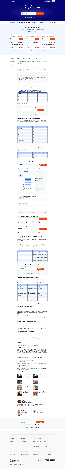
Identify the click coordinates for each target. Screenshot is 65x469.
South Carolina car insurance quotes (48, 449)
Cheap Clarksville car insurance (24, 451)
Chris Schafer (23, 410)
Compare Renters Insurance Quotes (36, 443)
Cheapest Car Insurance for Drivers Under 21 (43, 380)
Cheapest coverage (12, 61)
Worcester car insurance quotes (24, 449)
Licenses (45, 441)
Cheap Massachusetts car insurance (48, 451)
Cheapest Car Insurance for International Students (27, 386)
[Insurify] (13, 1)
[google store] (52, 460)
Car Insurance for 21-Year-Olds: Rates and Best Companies (27, 380)
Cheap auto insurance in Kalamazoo (25, 454)
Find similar (21, 47)
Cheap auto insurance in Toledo (47, 454)
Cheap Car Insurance (12, 443)
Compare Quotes (42, 164)
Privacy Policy (45, 443)
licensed (18, 460)
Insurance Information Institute (23, 345)
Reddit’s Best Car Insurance (24, 443)
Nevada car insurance (12, 454)
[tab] (29, 32)
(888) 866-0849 (48, 1)
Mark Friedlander (39, 410)
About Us (45, 438)
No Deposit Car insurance (13, 444)
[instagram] (40, 460)
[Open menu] (10, 1)
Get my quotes (39, 422)
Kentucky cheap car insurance (13, 451)
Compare (11, 436)
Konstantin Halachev (42, 125)
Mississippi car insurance (35, 454)
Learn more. (23, 62)
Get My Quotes (40, 109)
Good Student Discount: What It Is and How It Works (43, 392)
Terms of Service (46, 446)
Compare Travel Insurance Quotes (36, 446)
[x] (38, 460)
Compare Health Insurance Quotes (36, 441)
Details (44, 222)
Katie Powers (24, 401)
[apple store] (47, 460)
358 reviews (22, 168)
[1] (31, 87)
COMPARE (39, 13)
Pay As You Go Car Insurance (24, 444)
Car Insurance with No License (24, 438)
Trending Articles (23, 436)
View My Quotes (40, 268)
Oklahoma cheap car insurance (36, 451)
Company (45, 436)
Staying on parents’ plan (12, 64)
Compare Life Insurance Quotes (36, 444)
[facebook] (36, 460)
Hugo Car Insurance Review (24, 441)
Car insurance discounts (12, 66)
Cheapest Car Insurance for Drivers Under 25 (43, 374)
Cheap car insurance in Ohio (13, 449)
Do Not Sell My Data (46, 444)
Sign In (54, 1)
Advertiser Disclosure (20, 63)
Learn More (34, 436)
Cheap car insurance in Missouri (36, 449)
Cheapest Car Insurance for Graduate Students (43, 386)
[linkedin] (42, 460)
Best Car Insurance (12, 441)
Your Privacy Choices (19, 466)
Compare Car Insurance (12, 438)
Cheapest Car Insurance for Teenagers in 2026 (27, 374)
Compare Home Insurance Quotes (36, 438)
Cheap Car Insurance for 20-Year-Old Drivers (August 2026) (27, 392)
